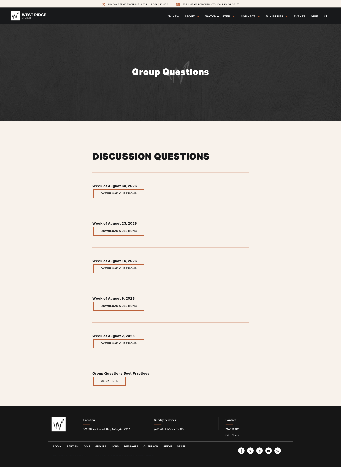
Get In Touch (232, 435)
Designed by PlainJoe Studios (72, 456)
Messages (131, 446)
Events (299, 16)
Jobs (115, 446)
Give (314, 16)
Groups (100, 446)
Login (57, 446)
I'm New (173, 16)
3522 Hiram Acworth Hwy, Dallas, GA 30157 (211, 4)
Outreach (151, 446)
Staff (181, 446)
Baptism (73, 446)
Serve (167, 446)
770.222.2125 (233, 429)
